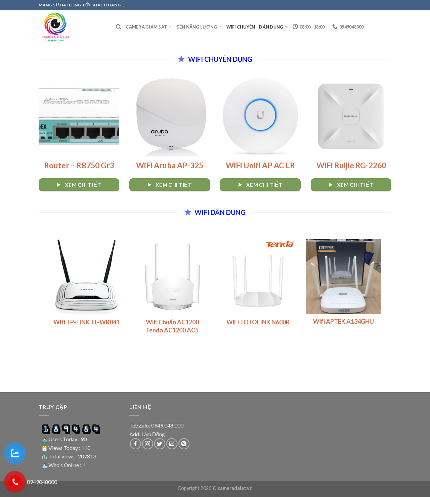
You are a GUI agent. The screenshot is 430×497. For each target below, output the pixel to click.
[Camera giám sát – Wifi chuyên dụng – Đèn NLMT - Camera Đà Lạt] (72, 27)
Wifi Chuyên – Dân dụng (255, 27)
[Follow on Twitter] (159, 443)
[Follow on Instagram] (147, 443)
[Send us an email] (171, 443)
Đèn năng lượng (196, 27)
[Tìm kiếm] (118, 26)
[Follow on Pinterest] (183, 443)
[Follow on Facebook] (135, 443)
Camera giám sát (146, 27)
